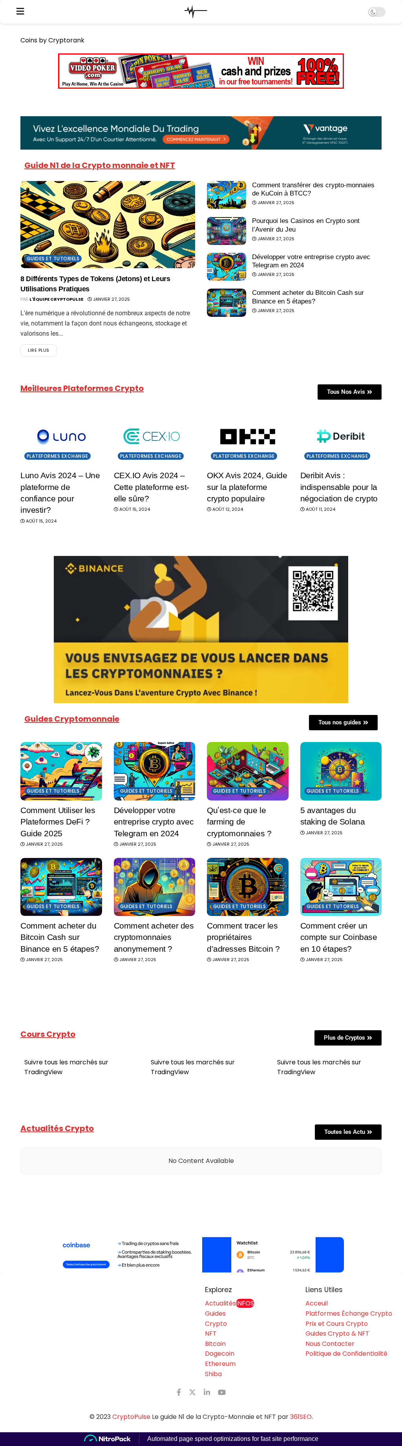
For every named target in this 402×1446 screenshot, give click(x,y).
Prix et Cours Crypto (336, 1323)
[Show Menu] (20, 12)
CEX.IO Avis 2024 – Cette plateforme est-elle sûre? (151, 487)
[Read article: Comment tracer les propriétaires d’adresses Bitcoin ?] (248, 887)
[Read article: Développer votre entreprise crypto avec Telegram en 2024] (226, 267)
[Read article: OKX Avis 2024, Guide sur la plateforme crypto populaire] (248, 437)
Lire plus (42, 348)
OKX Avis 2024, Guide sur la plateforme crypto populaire (247, 487)
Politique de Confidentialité (346, 1353)
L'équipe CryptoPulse (56, 299)
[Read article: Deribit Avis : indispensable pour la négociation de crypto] (341, 437)
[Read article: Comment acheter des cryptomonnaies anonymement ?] (155, 887)
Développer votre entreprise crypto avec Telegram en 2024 (154, 822)
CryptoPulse (131, 1416)
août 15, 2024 (41, 521)
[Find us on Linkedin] (207, 1392)
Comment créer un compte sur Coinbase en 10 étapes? (338, 937)
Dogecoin (219, 1353)
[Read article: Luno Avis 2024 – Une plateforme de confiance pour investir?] (61, 437)
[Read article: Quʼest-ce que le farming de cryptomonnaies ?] (248, 771)
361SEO (301, 1416)
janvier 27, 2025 (111, 299)
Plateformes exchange (57, 456)
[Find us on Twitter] (192, 1392)
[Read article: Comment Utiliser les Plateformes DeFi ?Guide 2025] (61, 771)
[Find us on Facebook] (179, 1392)
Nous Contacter (329, 1343)
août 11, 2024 (320, 509)
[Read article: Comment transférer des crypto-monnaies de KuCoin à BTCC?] (226, 195)
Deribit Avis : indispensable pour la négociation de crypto (339, 487)
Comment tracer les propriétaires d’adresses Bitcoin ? (243, 937)
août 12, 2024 (227, 509)
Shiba (213, 1373)
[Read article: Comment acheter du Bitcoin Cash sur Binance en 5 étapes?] (226, 303)
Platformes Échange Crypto (348, 1313)
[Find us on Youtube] (222, 1392)
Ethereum (220, 1363)
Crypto (216, 1323)
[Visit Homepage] (196, 12)
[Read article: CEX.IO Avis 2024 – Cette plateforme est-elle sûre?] (155, 437)
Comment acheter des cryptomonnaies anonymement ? (154, 937)
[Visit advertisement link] (201, 1254)
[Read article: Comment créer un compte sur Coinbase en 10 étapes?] (341, 887)
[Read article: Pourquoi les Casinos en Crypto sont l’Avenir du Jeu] (226, 231)
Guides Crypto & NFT (337, 1333)
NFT (211, 1333)
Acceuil (316, 1303)
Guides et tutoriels (53, 258)
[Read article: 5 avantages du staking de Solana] (341, 771)
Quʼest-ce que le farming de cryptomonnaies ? (239, 822)
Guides (215, 1313)
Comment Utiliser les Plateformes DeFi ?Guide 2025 (57, 822)
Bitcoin (215, 1343)
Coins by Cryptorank (52, 40)
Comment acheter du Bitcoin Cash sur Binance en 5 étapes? (59, 937)
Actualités (229, 1303)
